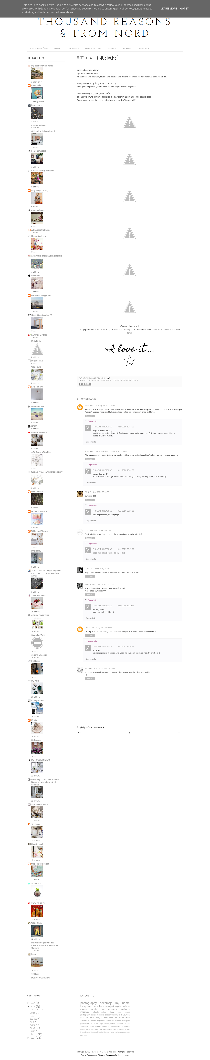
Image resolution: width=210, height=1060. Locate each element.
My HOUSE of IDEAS (41, 760)
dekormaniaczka (39, 655)
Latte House (37, 105)
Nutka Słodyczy (38, 236)
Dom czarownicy (39, 511)
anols (88, 492)
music (88, 1029)
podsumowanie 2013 (89, 1023)
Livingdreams (37, 701)
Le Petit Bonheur (39, 432)
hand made (106, 380)
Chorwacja (115, 1015)
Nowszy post (79, 732)
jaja (109, 330)
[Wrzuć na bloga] (83, 384)
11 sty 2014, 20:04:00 (106, 668)
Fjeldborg (35, 661)
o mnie (57, 48)
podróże (126, 1006)
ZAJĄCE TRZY (38, 903)
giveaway (112, 48)
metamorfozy (124, 1018)
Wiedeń (118, 1021)
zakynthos (83, 1035)
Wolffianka (91, 668)
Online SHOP (143, 48)
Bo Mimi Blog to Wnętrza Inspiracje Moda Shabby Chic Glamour (44, 945)
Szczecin (84, 1018)
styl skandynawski (107, 1023)
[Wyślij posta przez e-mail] (108, 378)
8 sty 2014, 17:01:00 (106, 405)
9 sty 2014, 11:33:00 (126, 606)
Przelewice (110, 1021)
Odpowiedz (90, 416)
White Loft (36, 367)
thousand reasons (96, 378)
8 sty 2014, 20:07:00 (126, 549)
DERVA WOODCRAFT (41, 978)
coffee (103, 1012)
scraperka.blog (38, 125)
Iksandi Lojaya (123, 1055)
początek (126, 1032)
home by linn (37, 387)
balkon (82, 1029)
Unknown (89, 628)
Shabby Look (37, 844)
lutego (32, 1031)
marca (33, 1028)
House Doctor (85, 1032)
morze (93, 1015)
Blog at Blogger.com (89, 1055)
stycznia (34, 1034)
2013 (33, 1038)
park (128, 1021)
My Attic (35, 681)
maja (32, 1022)
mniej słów (36, 85)
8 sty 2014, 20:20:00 (126, 511)
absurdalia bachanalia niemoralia (46, 256)
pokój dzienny (95, 1026)
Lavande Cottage (39, 335)
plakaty (120, 1032)
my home (122, 1003)
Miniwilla (100, 1032)
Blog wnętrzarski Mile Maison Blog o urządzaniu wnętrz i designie (45, 782)
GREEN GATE (123, 1023)
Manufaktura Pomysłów (97, 451)
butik (124, 1021)
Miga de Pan (37, 361)
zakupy (108, 1015)
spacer (83, 1009)
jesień (92, 1018)
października (36, 1010)
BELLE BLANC (38, 406)
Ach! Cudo (36, 883)
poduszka (101, 330)
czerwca (33, 1019)
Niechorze (107, 1032)
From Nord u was (93, 48)
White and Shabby (39, 531)
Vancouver (84, 1026)
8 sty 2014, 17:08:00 (119, 451)
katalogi (127, 48)
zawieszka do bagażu (123, 330)
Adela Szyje (91, 405)
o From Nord (73, 48)
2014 (33, 1006)
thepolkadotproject (40, 864)
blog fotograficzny (39, 190)
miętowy (112, 1012)
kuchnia (103, 1006)
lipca (32, 1016)
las (116, 1018)
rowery (104, 1026)
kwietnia (34, 1025)
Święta (94, 1009)
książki (99, 1018)
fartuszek (156, 330)
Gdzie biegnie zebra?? (41, 315)
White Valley (37, 492)
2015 (33, 1003)
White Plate (36, 923)
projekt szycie (130, 380)
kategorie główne (39, 48)
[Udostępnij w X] (86, 384)
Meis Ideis (36, 341)
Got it (184, 8)
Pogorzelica (101, 1021)
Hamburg (94, 1029)
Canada (93, 1021)
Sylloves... (36, 740)
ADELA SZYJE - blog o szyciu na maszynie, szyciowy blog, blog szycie (46, 573)
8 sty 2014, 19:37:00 (126, 427)
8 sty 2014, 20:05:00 (102, 530)
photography (88, 1003)
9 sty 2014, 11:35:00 (126, 646)
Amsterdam (84, 1021)
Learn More (169, 8)
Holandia (95, 1012)
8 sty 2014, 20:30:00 (103, 569)
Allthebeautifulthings (41, 230)
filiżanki (175, 330)
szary (120, 1012)
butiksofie (36, 276)
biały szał (114, 1032)
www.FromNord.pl (109, 1009)
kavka (34, 954)
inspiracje (84, 1012)
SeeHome (36, 824)
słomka (166, 330)
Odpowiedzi (92, 421)
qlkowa (89, 530)
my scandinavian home (42, 66)
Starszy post (179, 732)
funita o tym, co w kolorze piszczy (47, 472)
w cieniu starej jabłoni (41, 295)
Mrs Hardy (36, 551)
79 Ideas (35, 974)
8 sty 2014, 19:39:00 (126, 470)
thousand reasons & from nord (104, 1052)
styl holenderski (114, 1026)
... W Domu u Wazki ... (41, 452)
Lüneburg (94, 1032)
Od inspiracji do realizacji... (43, 131)
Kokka (34, 720)
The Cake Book (38, 596)
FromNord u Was (123, 1029)
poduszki (117, 380)
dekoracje (94, 380)
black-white (108, 1018)
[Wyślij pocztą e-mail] (80, 384)
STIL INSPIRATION (39, 804)
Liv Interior (125, 1026)
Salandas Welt (38, 635)
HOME (34, 426)
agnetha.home (38, 210)
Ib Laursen (125, 1015)
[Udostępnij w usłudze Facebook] (89, 384)
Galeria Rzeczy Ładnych (42, 171)
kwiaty (83, 1006)
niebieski (100, 1015)
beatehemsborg (38, 151)
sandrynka (90, 584)
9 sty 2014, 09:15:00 (104, 628)
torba (129, 333)
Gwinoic (89, 569)
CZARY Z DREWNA (40, 615)
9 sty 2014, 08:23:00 (106, 584)
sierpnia (34, 1013)
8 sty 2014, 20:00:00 (101, 492)
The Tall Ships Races (107, 1029)
